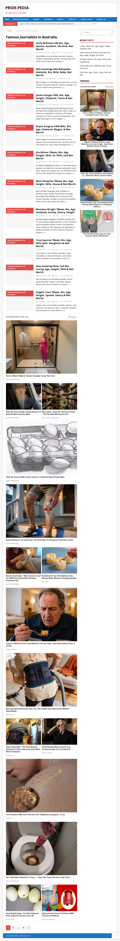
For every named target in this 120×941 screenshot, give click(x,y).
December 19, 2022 (44, 52)
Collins (56, 52)
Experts (60, 19)
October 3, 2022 (43, 78)
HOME (7, 19)
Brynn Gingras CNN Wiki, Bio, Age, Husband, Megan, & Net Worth (53, 129)
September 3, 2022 (44, 249)
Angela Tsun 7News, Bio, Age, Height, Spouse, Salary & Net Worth (53, 295)
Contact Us (101, 19)
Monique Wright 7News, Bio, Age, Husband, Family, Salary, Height (56, 211)
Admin (54, 78)
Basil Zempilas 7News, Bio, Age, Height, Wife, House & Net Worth (56, 182)
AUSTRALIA (48, 19)
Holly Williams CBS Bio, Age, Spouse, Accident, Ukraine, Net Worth (54, 46)
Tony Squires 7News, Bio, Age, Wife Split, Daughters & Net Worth (54, 243)
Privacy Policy (87, 19)
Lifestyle (72, 19)
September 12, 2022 (45, 104)
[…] (63, 61)
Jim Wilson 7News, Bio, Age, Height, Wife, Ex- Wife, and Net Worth (54, 155)
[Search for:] (102, 24)
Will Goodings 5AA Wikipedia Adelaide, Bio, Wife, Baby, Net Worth (54, 72)
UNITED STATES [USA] (20, 19)
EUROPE (36, 19)
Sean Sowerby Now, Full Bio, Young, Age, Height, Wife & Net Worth (55, 269)
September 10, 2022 (45, 136)
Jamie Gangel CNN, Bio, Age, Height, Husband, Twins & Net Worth (54, 98)
